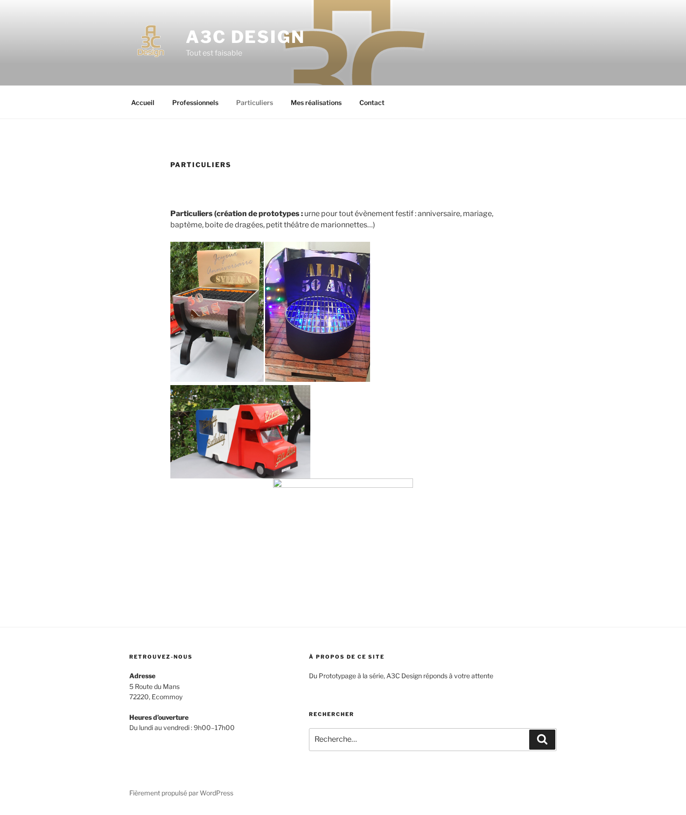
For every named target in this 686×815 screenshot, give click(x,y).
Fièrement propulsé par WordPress (181, 793)
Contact (372, 102)
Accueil (142, 102)
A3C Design (245, 37)
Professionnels (195, 102)
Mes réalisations (316, 102)
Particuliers (254, 102)
